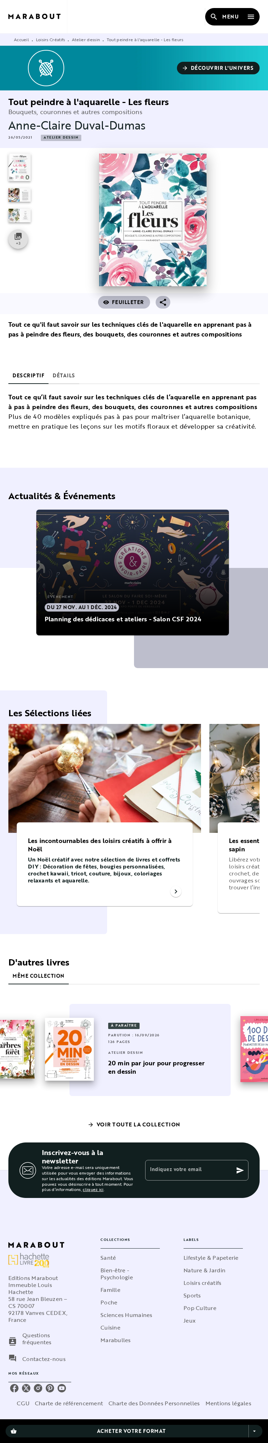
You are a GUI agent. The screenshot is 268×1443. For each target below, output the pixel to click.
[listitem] (14, 1388)
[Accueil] (37, 16)
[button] (218, 68)
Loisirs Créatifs (50, 39)
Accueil (21, 39)
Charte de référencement (69, 1403)
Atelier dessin (86, 39)
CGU (23, 1403)
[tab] (28, 375)
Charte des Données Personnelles (154, 1403)
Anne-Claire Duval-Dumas (77, 125)
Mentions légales (228, 1403)
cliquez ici (93, 1189)
